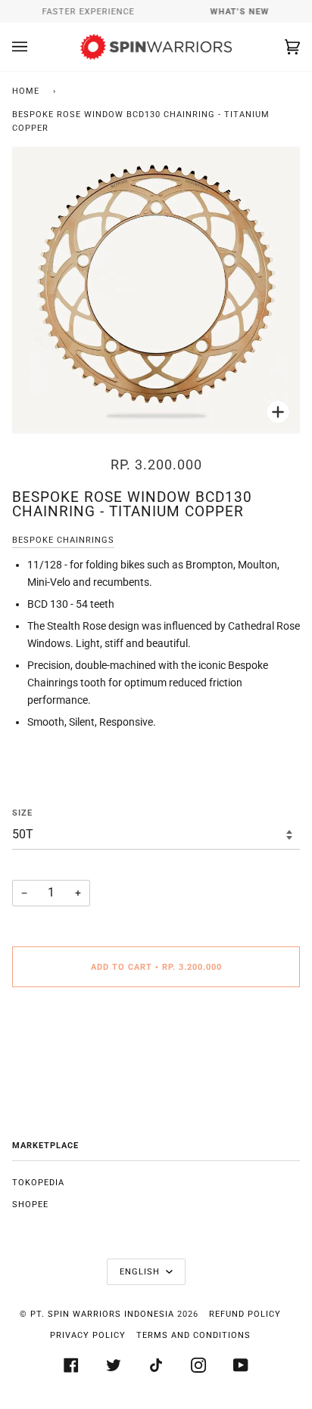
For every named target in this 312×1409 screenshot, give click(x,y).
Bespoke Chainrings (63, 540)
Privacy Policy (88, 1335)
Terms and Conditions (193, 1335)
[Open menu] (35, 47)
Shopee (30, 1204)
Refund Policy (245, 1314)
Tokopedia (38, 1183)
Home (25, 91)
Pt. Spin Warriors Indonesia (102, 1314)
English (141, 1272)
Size (22, 813)
